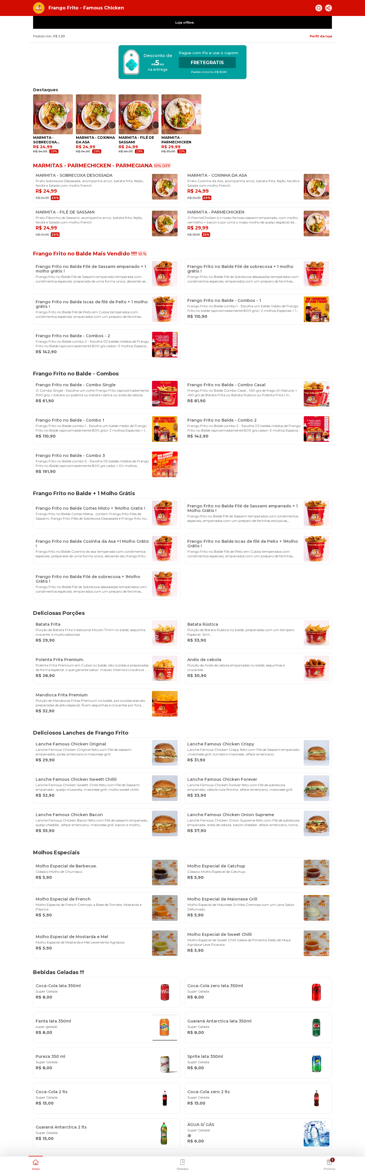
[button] (36, 1164)
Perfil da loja (321, 36)
